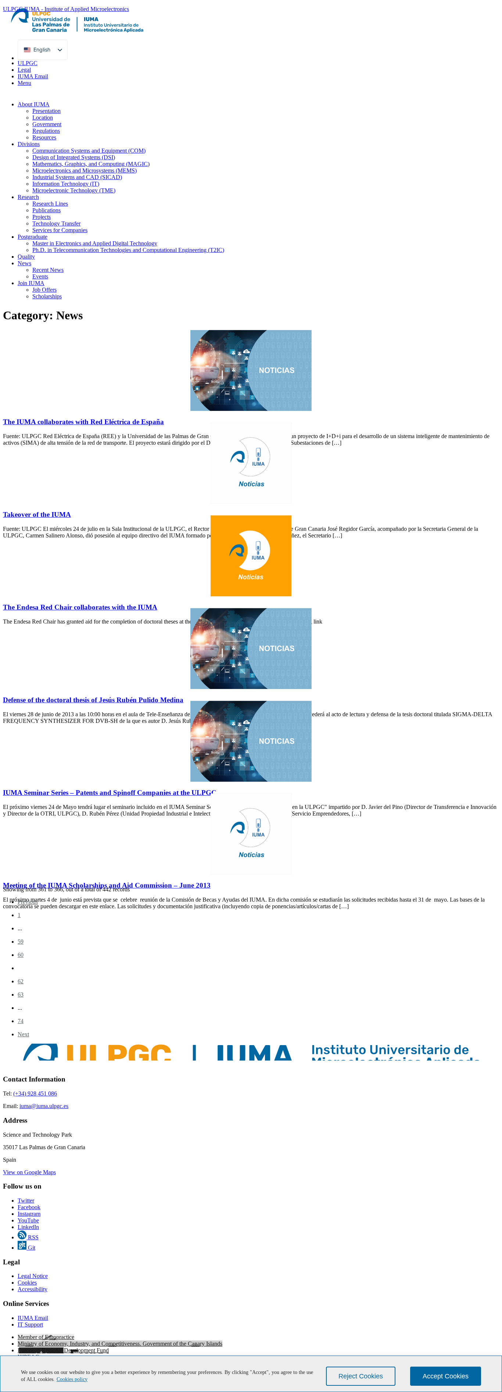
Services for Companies (59, 230)
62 (21, 981)
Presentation (46, 111)
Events (40, 276)
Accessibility (32, 1289)
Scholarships (47, 296)
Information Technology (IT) (65, 184)
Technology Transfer (56, 223)
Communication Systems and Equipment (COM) (89, 151)
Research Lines (50, 203)
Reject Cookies (360, 1376)
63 (21, 994)
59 (21, 941)
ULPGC (27, 63)
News (24, 263)
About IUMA (34, 104)
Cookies (27, 1282)
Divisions (29, 144)
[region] (251, 1374)
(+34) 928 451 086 (35, 1093)
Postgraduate (32, 237)
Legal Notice (33, 1276)
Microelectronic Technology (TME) (73, 190)
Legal (24, 70)
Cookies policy (72, 1379)
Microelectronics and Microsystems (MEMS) (84, 170)
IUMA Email (33, 76)
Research (28, 197)
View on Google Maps (29, 1172)
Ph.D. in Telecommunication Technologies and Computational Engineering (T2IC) (128, 250)
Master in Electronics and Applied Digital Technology (94, 243)
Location (42, 117)
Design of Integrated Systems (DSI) (73, 157)
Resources (44, 137)
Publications (46, 210)
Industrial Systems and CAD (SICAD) (77, 177)
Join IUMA (31, 283)
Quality (26, 256)
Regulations (46, 131)
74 (21, 1021)
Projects (41, 217)
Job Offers (44, 290)
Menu (24, 83)
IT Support (30, 1324)
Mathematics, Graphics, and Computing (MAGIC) (91, 164)
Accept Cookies (446, 1376)
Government (46, 124)
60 (21, 955)
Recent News (48, 270)
